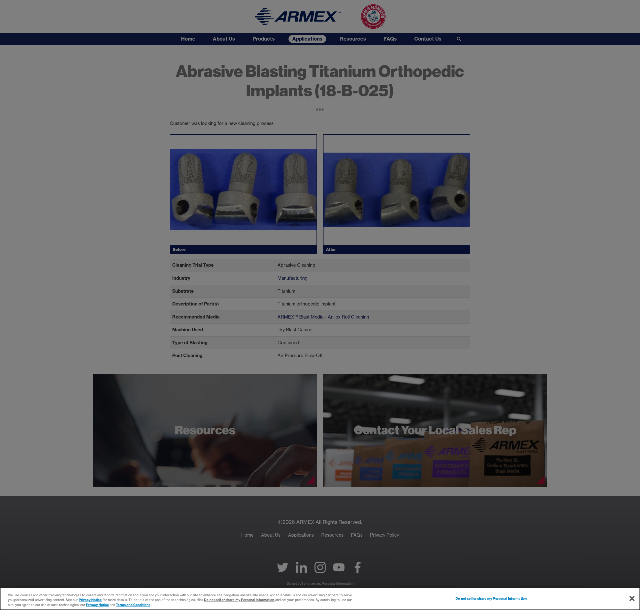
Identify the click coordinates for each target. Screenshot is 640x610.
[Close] (632, 598)
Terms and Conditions (133, 605)
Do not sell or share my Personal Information (491, 598)
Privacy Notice (90, 600)
